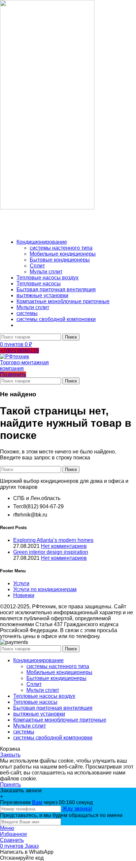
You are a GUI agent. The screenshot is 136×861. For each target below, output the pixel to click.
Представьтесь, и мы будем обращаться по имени (61, 815)
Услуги (21, 583)
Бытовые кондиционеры (60, 260)
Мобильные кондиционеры (63, 254)
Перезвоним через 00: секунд (46, 802)
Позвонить (13, 374)
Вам (37, 802)
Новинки (23, 595)
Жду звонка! (77, 808)
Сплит (37, 266)
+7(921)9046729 (19, 350)
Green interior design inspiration (50, 552)
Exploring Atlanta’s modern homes (53, 540)
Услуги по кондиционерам (45, 589)
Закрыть (10, 755)
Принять (10, 784)
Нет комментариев (64, 546)
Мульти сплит (46, 271)
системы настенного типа (61, 248)
